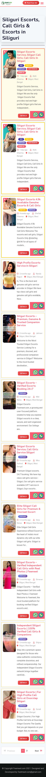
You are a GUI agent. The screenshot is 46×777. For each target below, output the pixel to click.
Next (37, 751)
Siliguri (30, 79)
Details (23, 116)
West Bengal (38, 277)
